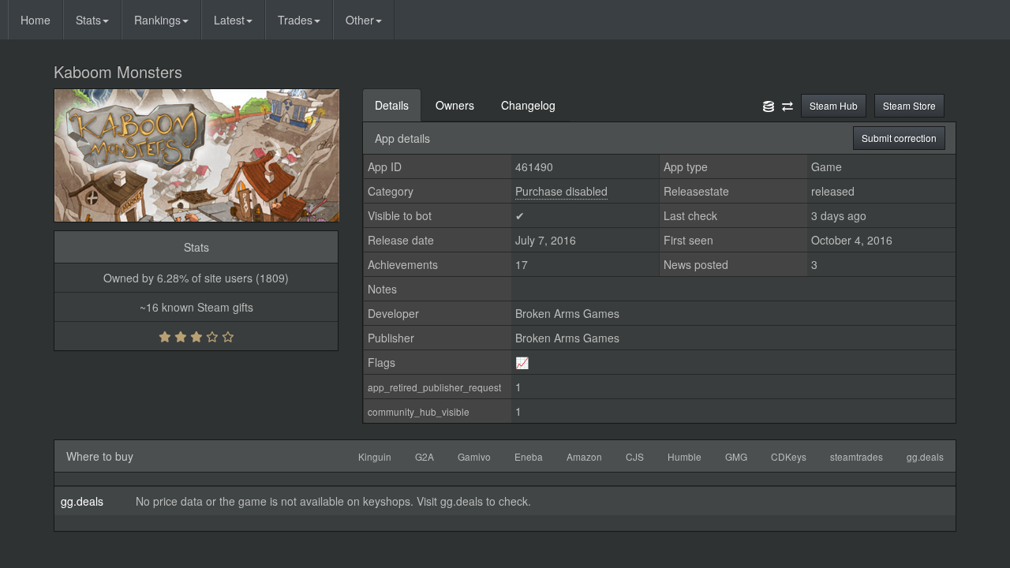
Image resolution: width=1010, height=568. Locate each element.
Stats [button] (88, 20)
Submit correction (899, 137)
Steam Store (909, 105)
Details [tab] (392, 105)
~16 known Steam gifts (196, 307)
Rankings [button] (157, 20)
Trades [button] (295, 20)
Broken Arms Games (567, 313)
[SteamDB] (768, 105)
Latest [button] (229, 20)
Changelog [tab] (528, 105)
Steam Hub (834, 105)
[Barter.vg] (787, 105)
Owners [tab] (455, 105)
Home (35, 20)
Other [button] (360, 20)
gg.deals (82, 501)
